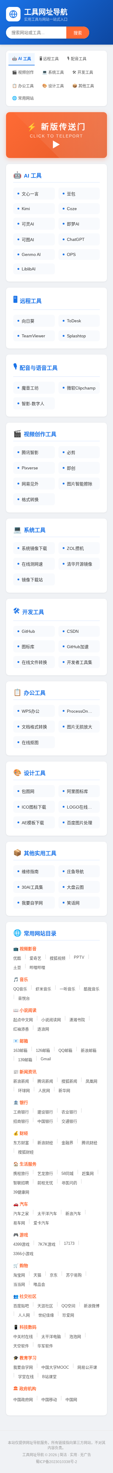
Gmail (46, 1059)
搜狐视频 (57, 958)
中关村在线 (23, 1336)
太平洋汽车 (47, 1213)
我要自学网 (23, 1367)
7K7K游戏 (46, 1244)
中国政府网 (23, 1399)
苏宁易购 (74, 1275)
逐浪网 (43, 1029)
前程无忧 (45, 1183)
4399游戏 (21, 1244)
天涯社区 (45, 1306)
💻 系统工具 (53, 72)
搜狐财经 (26, 1152)
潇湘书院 (77, 1019)
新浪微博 (91, 1306)
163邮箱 (20, 1050)
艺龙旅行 (45, 1173)
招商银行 (21, 1121)
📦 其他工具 (83, 86)
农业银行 (69, 1112)
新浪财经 (45, 1142)
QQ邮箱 (65, 1050)
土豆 (17, 967)
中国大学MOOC (55, 1367)
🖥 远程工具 (49, 58)
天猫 (37, 1275)
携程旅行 (21, 1173)
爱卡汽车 (41, 1223)
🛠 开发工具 (82, 72)
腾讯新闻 (45, 1081)
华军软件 (45, 1346)
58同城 (67, 1173)
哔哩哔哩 (37, 967)
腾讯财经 (89, 1142)
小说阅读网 (51, 1019)
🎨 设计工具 (53, 86)
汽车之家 (21, 1213)
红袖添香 (21, 1029)
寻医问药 (69, 1183)
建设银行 (45, 1112)
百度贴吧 (21, 1306)
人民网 (44, 1090)
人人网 (24, 1315)
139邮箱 (25, 1060)
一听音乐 (67, 989)
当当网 (19, 1284)
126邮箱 (43, 1050)
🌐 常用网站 (23, 98)
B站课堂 (49, 1376)
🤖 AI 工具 (21, 58)
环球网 (24, 1090)
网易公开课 (87, 1367)
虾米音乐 (43, 989)
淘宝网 (19, 1275)
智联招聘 (21, 1183)
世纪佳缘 (46, 1315)
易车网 (19, 1223)
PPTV (79, 957)
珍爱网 (68, 1315)
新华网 (64, 1090)
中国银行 (45, 1121)
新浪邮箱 (88, 1050)
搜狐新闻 (69, 1081)
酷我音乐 (91, 989)
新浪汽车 (73, 1213)
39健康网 (21, 1192)
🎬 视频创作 (23, 72)
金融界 (67, 1142)
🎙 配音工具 (76, 58)
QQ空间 (68, 1306)
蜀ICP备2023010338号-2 (56, 1462)
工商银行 (21, 1112)
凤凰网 (91, 1081)
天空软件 (21, 1346)
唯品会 (39, 1284)
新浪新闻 (21, 1081)
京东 (54, 1275)
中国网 (71, 1399)
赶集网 (88, 1173)
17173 (69, 1243)
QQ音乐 (20, 989)
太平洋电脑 (51, 1336)
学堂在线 (26, 1376)
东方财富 (21, 1142)
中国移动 (49, 1399)
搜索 (78, 32)
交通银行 (69, 1121)
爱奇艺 (35, 958)
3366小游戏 (23, 1253)
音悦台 (24, 998)
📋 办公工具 (23, 86)
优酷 (17, 958)
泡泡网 (75, 1336)
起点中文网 (23, 1019)
